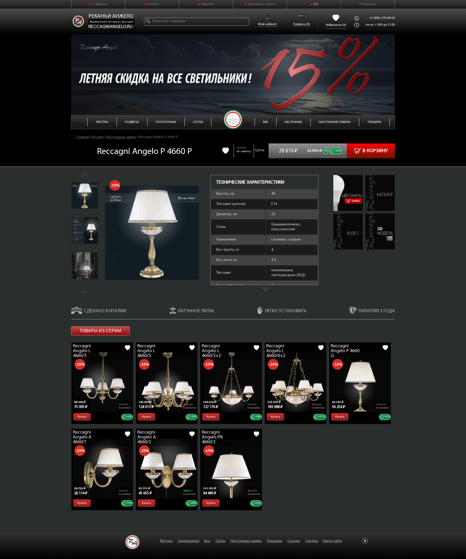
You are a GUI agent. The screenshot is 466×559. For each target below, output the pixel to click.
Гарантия (207, 4)
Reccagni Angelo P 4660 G (345, 351)
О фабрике (99, 4)
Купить (356, 201)
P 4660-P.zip (374, 216)
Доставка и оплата (261, 4)
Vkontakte (365, 541)
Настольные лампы (121, 137)
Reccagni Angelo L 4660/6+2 (275, 351)
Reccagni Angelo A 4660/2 (146, 437)
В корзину (375, 151)
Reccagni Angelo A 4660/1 (82, 437)
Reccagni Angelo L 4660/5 (146, 351)
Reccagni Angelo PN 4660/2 (212, 437)
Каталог (153, 4)
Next (84, 291)
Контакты (369, 4)
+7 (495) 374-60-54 (382, 18)
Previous (84, 174)
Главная (82, 137)
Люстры (166, 541)
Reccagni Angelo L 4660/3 (82, 351)
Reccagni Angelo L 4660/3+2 (211, 351)
